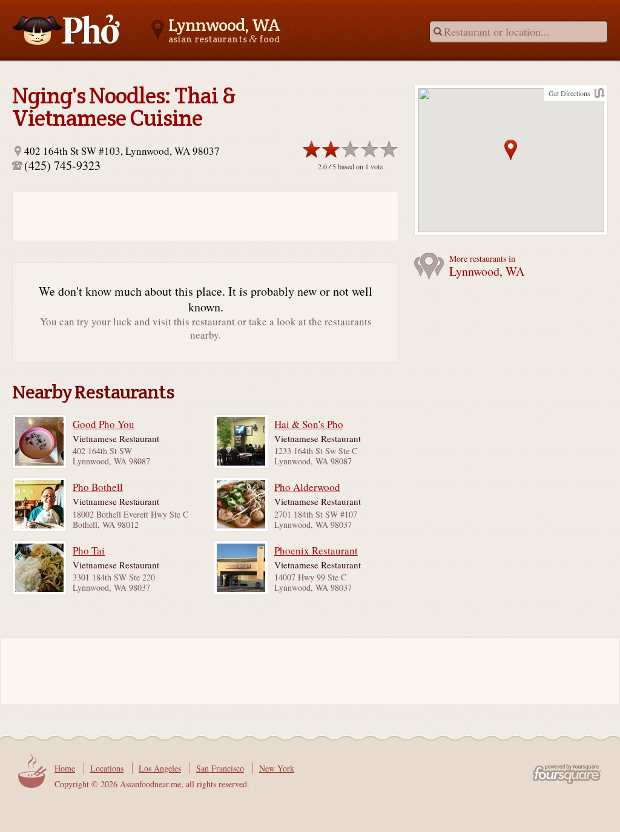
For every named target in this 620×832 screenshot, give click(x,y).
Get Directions (569, 93)
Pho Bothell (98, 487)
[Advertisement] (163, 216)
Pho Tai (89, 551)
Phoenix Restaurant (316, 551)
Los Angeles (160, 768)
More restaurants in (486, 266)
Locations (107, 768)
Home (64, 768)
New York (276, 768)
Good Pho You (103, 424)
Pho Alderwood (307, 487)
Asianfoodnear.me (66, 30)
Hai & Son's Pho (308, 424)
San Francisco (220, 768)
